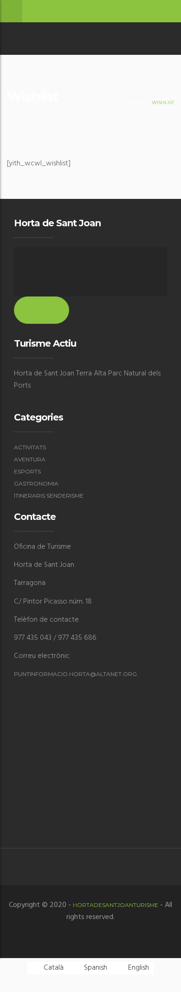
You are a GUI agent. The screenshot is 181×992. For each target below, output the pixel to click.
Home (134, 102)
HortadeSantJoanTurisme (115, 904)
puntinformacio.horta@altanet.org (75, 673)
